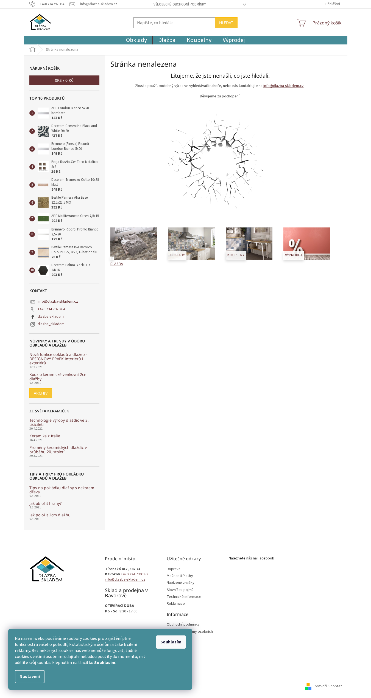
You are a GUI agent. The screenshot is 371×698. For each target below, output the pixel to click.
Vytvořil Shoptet (328, 686)
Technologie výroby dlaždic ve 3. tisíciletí (59, 422)
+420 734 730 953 (134, 574)
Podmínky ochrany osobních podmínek (190, 634)
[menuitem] (136, 40)
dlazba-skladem (51, 316)
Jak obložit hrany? (45, 503)
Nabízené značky (180, 583)
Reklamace (176, 603)
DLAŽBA (116, 264)
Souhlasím (171, 642)
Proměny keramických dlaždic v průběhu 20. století (58, 449)
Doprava (173, 569)
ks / (64, 80)
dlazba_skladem (51, 324)
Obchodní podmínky (183, 624)
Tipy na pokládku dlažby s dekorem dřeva (61, 490)
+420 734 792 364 (51, 309)
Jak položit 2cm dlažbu (50, 515)
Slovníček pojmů (180, 590)
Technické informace (184, 597)
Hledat (226, 22)
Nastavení (29, 677)
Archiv (41, 393)
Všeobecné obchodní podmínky (180, 4)
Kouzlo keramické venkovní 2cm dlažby (58, 376)
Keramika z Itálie (44, 436)
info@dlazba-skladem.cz (58, 301)
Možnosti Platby (180, 576)
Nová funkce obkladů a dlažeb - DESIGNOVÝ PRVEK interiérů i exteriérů (58, 358)
